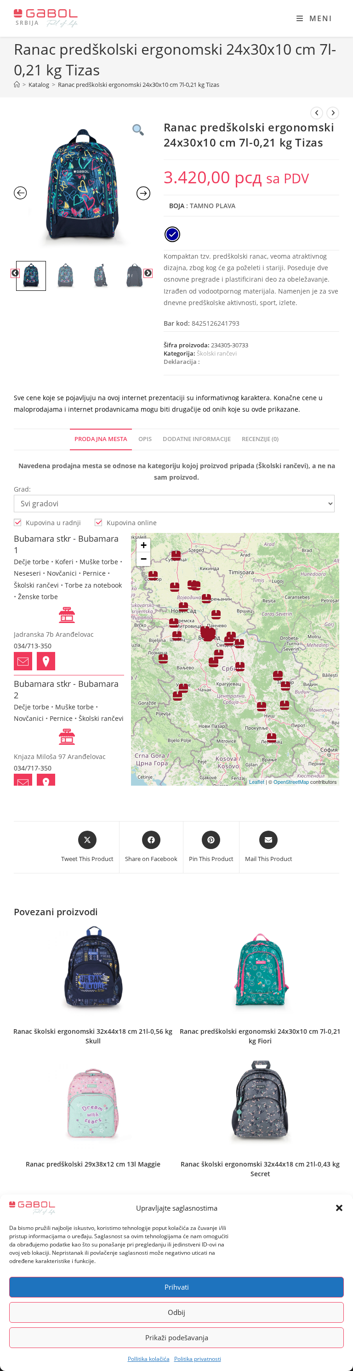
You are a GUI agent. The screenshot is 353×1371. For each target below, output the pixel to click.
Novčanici (62, 573)
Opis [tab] (145, 439)
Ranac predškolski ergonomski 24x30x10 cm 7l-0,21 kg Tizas (138, 84)
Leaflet (256, 781)
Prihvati (177, 1287)
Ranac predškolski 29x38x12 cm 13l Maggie (93, 1164)
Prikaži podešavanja (176, 1337)
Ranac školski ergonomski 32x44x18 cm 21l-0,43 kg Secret (260, 1169)
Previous (15, 273)
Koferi (64, 561)
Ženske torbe (38, 596)
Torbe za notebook (93, 585)
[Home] (17, 84)
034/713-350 (32, 645)
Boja (176, 205)
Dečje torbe (31, 561)
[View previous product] (316, 113)
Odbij (176, 1312)
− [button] (144, 559)
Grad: (22, 489)
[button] (339, 1207)
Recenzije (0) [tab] (260, 439)
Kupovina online (132, 522)
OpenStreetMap (291, 781)
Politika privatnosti (197, 1359)
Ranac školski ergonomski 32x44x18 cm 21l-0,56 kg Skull (92, 1036)
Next (148, 273)
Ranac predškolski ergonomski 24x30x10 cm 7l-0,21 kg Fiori (260, 1036)
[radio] (172, 234)
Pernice (94, 573)
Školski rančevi (217, 353)
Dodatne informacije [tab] (197, 439)
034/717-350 (32, 768)
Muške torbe (99, 561)
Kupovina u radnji (53, 522)
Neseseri (27, 573)
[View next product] (332, 113)
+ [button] (144, 545)
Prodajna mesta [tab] (100, 439)
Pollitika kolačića (149, 1359)
